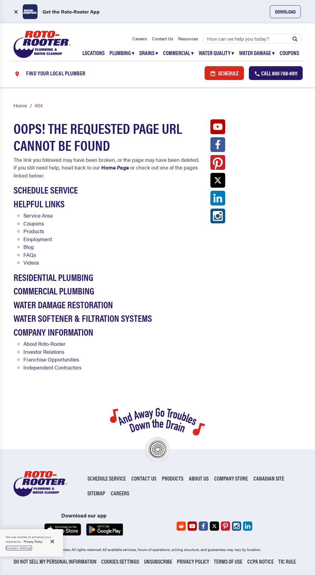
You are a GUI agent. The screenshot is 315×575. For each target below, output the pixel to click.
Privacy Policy (193, 561)
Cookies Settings (120, 561)
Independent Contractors (52, 367)
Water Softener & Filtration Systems (83, 318)
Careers (139, 38)
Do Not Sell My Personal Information (55, 561)
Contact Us (162, 38)
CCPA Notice (260, 561)
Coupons (289, 53)
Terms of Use (228, 561)
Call (278, 73)
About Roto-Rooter (44, 343)
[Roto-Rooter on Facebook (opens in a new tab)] (217, 146)
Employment (37, 239)
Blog (28, 246)
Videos (31, 262)
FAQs (29, 254)
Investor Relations (43, 351)
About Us (199, 478)
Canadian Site (268, 478)
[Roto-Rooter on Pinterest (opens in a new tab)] (217, 164)
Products (33, 231)
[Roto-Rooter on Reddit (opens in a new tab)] (181, 526)
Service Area (38, 215)
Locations (93, 53)
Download (285, 11)
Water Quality (216, 53)
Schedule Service (46, 189)
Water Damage (257, 53)
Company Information (53, 331)
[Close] (52, 541)
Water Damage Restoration (63, 304)
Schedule (228, 73)
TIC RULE (287, 561)
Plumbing (122, 53)
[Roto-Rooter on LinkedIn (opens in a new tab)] (217, 200)
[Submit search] (295, 38)
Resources (188, 38)
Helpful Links (39, 203)
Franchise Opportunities (51, 359)
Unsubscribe (158, 561)
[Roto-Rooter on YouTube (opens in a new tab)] (217, 128)
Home (20, 105)
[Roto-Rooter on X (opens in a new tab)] (217, 182)
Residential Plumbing (53, 277)
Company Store (231, 478)
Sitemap (96, 493)
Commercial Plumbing (54, 290)
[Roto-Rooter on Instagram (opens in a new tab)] (217, 217)
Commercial (178, 53)
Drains (148, 53)
